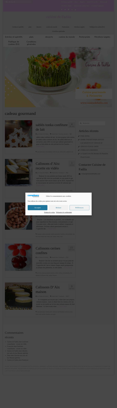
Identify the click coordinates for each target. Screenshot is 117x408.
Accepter (37, 208)
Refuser (58, 208)
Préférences (79, 208)
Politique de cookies (49, 212)
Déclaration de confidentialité (64, 212)
